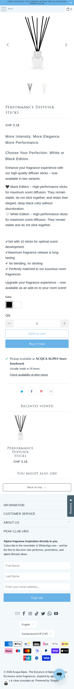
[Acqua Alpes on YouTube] (56, 613)
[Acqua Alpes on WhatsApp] (49, 613)
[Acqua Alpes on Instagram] (30, 613)
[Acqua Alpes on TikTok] (37, 613)
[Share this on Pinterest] (41, 391)
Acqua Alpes (20, 671)
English (26, 624)
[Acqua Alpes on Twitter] (43, 613)
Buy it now (37, 344)
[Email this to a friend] (51, 391)
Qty (7, 315)
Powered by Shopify (47, 680)
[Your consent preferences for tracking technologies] (6, 683)
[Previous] (8, 45)
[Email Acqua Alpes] (17, 613)
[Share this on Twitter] (22, 391)
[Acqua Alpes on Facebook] (24, 613)
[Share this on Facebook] (32, 391)
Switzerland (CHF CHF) (35, 633)
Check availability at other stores (29, 374)
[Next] (66, 45)
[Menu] (1, 9)
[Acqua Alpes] (37, 9)
